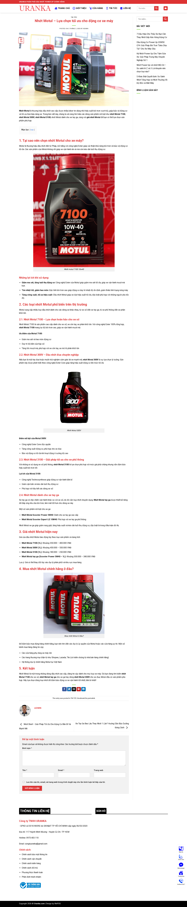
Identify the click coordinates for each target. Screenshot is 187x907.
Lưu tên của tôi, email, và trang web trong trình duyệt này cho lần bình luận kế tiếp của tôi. (65, 782)
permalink (91, 698)
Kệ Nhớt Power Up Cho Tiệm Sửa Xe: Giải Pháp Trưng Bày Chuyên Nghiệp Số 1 (151, 56)
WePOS (57, 904)
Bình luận (27, 748)
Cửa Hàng (97, 8)
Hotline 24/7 (181, 884)
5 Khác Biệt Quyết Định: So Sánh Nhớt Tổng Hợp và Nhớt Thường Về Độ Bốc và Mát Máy (152, 79)
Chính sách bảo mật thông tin (34, 854)
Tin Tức (113, 8)
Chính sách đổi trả (30, 868)
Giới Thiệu (81, 8)
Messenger (181, 868)
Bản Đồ (181, 852)
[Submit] (156, 8)
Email (61, 770)
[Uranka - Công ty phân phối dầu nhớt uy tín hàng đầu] (35, 8)
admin (85, 28)
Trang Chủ (64, 8)
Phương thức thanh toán (32, 872)
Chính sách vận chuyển (32, 859)
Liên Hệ (127, 8)
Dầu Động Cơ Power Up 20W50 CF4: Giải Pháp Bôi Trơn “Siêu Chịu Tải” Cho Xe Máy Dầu (152, 45)
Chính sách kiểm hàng (31, 863)
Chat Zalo (181, 859)
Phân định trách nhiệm (31, 877)
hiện (32, 130)
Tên (24, 770)
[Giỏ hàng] (166, 8)
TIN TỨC (74, 17)
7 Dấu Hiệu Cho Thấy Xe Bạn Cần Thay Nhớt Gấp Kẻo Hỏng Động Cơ (152, 35)
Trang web (98, 770)
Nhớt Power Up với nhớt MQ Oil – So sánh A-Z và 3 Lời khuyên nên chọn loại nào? (151, 68)
